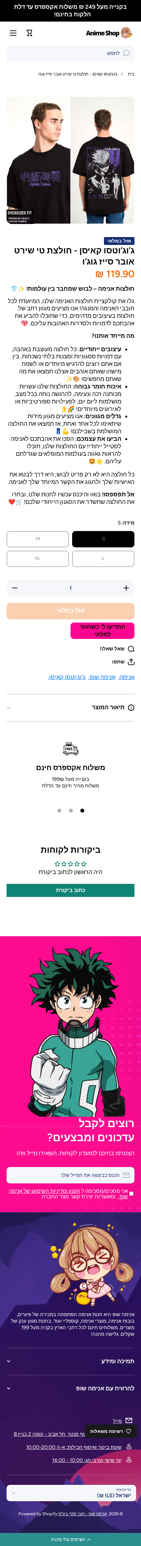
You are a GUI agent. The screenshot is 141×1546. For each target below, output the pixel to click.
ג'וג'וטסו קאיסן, (67, 677)
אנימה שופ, (101, 677)
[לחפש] (126, 53)
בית (131, 74)
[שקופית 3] (59, 811)
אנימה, (126, 677)
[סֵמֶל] (109, 33)
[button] (70, 1539)
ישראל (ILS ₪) (114, 1495)
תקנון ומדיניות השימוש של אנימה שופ (68, 1194)
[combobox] (70, 53)
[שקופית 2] (71, 811)
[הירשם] (15, 1175)
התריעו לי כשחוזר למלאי (102, 630)
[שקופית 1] (82, 811)
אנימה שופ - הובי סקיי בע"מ (82, 1513)
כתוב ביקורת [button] (70, 890)
